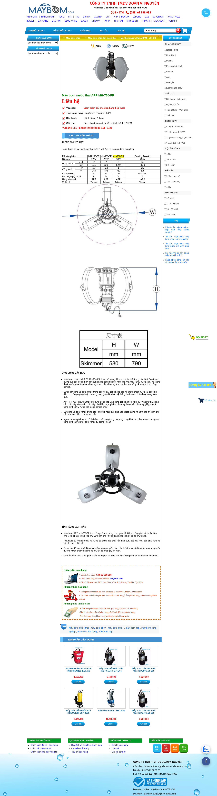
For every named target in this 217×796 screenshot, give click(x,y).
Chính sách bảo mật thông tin (44, 752)
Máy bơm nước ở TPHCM (163, 789)
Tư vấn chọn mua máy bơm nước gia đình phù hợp (177, 246)
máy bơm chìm (98, 628)
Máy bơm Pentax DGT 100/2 (111, 710)
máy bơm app (132, 628)
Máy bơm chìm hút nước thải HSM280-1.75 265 (144, 669)
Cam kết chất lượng (80, 748)
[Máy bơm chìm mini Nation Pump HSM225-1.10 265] (78, 656)
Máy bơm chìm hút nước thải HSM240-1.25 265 (144, 711)
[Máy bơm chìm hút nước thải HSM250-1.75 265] (111, 656)
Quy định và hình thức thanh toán (86, 745)
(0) (189, 31)
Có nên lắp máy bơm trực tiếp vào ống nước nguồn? (177, 229)
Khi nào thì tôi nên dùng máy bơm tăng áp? (177, 254)
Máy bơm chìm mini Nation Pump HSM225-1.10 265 (78, 669)
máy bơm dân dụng (87, 631)
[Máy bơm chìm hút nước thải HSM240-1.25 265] (144, 698)
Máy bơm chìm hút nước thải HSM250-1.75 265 (111, 669)
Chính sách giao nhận (41, 748)
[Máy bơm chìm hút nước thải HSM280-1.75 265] (144, 656)
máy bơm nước (116, 628)
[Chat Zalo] (206, 749)
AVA (147, 789)
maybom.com (116, 578)
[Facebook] (206, 761)
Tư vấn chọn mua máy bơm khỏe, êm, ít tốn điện (177, 238)
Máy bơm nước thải (79, 628)
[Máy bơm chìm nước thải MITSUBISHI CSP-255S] (78, 698)
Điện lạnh (137, 794)
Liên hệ (115, 748)
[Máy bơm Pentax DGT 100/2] (111, 698)
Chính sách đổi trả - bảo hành (44, 745)
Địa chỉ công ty (118, 752)
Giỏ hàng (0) (209, 400)
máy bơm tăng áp (152, 794)
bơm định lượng (168, 794)
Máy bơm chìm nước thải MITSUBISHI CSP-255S (78, 711)
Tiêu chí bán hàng (79, 752)
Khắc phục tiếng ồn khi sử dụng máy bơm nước (177, 261)
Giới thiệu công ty (120, 745)
